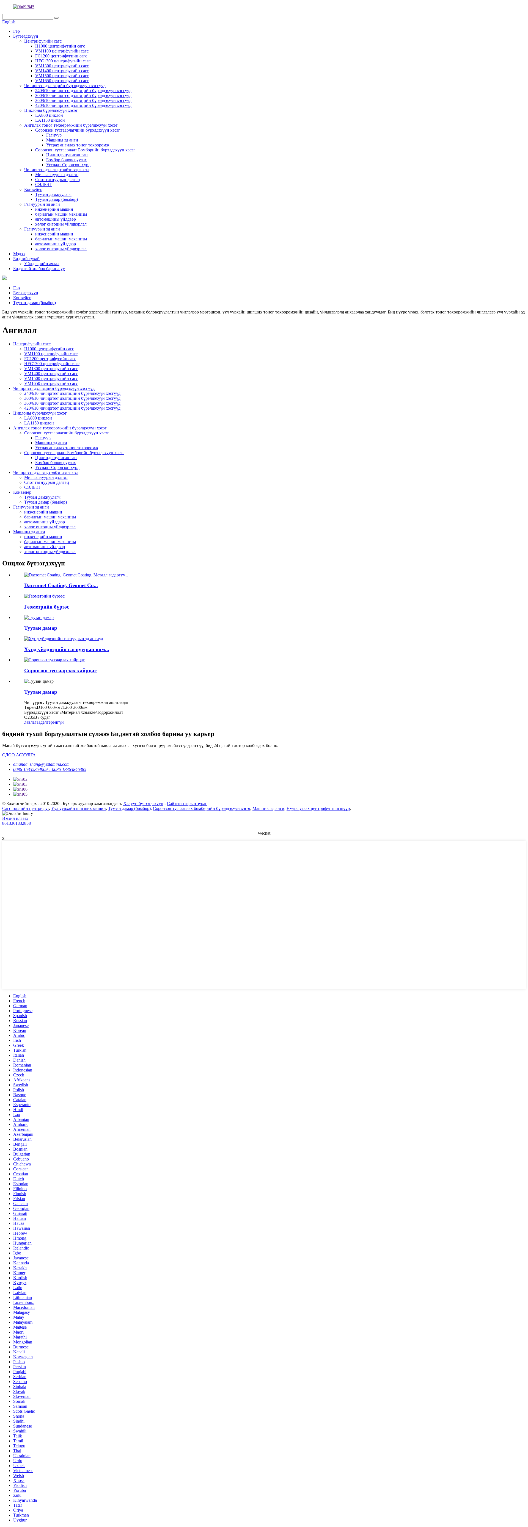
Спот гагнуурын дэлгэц (57, 179)
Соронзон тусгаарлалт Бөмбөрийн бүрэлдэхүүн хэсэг (85, 150)
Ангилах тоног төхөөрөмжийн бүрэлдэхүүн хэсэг (71, 125)
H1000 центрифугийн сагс (60, 46)
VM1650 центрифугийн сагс (62, 80)
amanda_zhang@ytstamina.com (41, 764)
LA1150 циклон (50, 120)
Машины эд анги (62, 140)
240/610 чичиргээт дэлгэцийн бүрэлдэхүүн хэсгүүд (83, 90)
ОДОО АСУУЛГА (19, 755)
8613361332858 (16, 823)
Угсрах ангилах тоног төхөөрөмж (77, 145)
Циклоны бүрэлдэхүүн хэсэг (51, 110)
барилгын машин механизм (61, 214)
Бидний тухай (26, 258)
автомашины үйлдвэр (55, 219)
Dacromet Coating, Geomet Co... (61, 585)
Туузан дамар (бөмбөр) (56, 199)
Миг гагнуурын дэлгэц (57, 174)
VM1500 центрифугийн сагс (62, 75)
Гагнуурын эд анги (42, 204)
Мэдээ (19, 253)
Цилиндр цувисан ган (67, 154)
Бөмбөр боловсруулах (66, 159)
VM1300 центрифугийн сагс (62, 65)
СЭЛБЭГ (43, 184)
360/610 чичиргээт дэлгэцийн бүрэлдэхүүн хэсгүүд (83, 100)
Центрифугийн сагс (43, 41)
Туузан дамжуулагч (53, 194)
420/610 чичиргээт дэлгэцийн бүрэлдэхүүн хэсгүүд (83, 105)
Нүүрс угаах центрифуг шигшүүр (318, 808)
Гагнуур (54, 135)
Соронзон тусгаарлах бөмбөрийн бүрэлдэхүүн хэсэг (201, 808)
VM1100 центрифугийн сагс (62, 51)
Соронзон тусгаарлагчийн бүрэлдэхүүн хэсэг (77, 130)
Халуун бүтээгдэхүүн (143, 803)
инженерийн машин (54, 209)
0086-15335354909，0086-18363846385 (49, 769)
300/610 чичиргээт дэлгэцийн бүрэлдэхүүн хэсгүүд (83, 95)
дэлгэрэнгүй (52, 722)
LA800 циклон (49, 115)
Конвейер (33, 189)
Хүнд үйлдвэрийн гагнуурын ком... (66, 649)
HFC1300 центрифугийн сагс (62, 61)
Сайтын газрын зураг (187, 803)
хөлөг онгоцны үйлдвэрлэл (61, 224)
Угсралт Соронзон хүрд (68, 164)
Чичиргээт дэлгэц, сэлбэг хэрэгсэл (56, 169)
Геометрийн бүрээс (46, 607)
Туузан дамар (40, 628)
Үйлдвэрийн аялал (41, 263)
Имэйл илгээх (15, 818)
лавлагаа (32, 722)
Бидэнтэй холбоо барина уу (39, 268)
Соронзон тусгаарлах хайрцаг (60, 670)
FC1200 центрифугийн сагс (61, 56)
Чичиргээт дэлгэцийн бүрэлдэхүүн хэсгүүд (65, 85)
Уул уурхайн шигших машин (78, 808)
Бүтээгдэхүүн (25, 36)
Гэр (16, 31)
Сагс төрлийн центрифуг (25, 808)
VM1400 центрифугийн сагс (62, 70)
